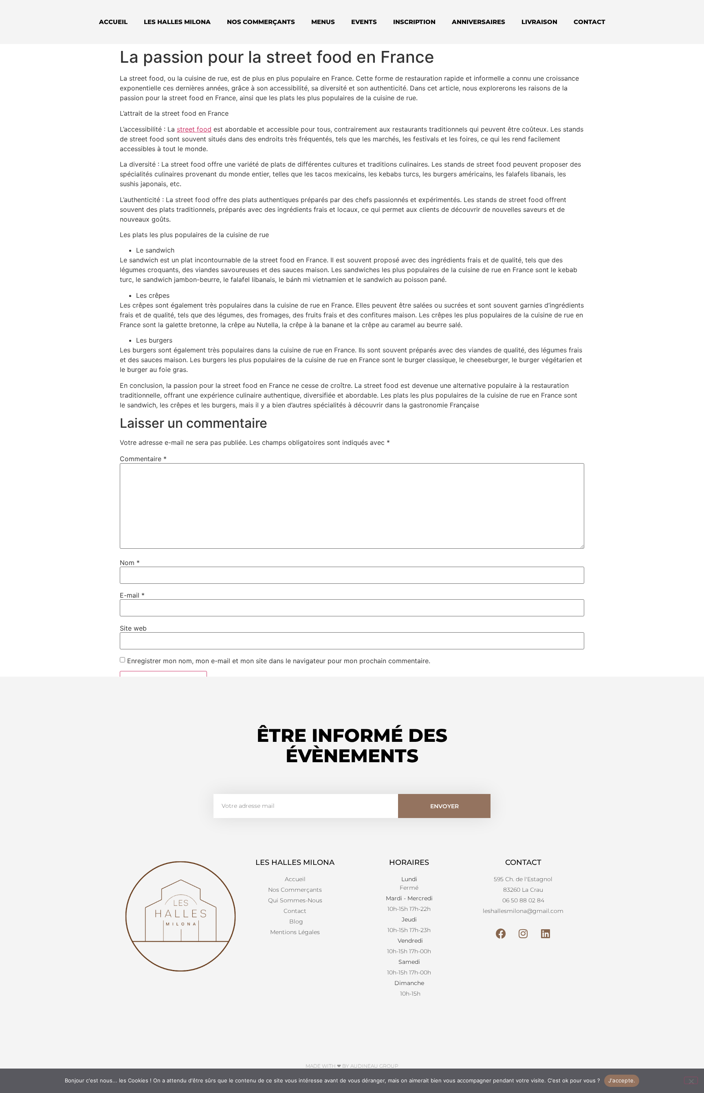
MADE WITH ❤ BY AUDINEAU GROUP (352, 1066)
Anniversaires (478, 22)
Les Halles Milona (177, 22)
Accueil (113, 22)
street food (194, 129)
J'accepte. (622, 1080)
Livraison (539, 22)
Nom (130, 562)
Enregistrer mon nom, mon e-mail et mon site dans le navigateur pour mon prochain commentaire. (278, 661)
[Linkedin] (545, 934)
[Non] (691, 1080)
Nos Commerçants (261, 22)
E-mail (132, 595)
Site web (133, 628)
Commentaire (143, 458)
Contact (589, 22)
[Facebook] (501, 934)
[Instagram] (523, 934)
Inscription (414, 22)
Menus (323, 22)
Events (364, 22)
